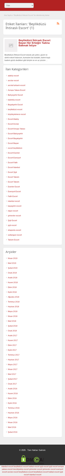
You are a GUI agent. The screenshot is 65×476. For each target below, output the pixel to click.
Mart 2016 (12, 427)
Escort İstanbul (14, 167)
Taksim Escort (13, 240)
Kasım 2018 (13, 282)
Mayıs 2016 (12, 418)
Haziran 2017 (13, 360)
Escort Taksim (13, 177)
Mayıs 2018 (12, 311)
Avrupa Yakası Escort (16, 90)
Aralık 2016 (12, 389)
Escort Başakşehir (15, 138)
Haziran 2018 (13, 307)
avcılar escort (13, 80)
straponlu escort (14, 230)
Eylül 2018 (12, 292)
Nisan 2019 (12, 258)
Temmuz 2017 (14, 355)
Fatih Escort (13, 196)
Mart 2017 (12, 374)
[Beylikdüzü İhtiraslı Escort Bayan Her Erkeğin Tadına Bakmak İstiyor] (11, 51)
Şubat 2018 (12, 326)
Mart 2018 (12, 321)
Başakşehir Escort (15, 105)
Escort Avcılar (13, 124)
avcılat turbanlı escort (16, 85)
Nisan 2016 (12, 422)
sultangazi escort (15, 235)
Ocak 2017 (12, 384)
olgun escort (13, 211)
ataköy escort (13, 76)
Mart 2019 (12, 263)
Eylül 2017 (12, 350)
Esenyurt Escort (14, 191)
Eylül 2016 (12, 403)
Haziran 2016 (13, 413)
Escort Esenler (14, 153)
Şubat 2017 (12, 379)
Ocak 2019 (12, 273)
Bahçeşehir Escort (15, 95)
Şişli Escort (12, 220)
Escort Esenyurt (14, 158)
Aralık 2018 (12, 278)
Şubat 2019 (12, 268)
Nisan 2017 (12, 369)
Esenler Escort (14, 187)
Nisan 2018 (12, 316)
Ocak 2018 (12, 331)
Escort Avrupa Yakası (16, 129)
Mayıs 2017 (12, 364)
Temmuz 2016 (14, 408)
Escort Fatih (13, 163)
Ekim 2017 (12, 345)
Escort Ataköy (13, 119)
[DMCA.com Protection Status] (32, 464)
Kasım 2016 (13, 393)
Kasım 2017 (13, 340)
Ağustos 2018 (13, 297)
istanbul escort (14, 201)
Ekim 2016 (12, 398)
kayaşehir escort (14, 206)
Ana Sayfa (8, 15)
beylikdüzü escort (15, 109)
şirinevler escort (14, 216)
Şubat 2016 (12, 432)
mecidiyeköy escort (21, 469)
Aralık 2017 (12, 336)
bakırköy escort (14, 100)
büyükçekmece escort (17, 114)
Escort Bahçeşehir (15, 134)
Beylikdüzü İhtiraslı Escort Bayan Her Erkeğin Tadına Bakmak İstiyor (34, 43)
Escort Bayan (13, 143)
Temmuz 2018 (14, 302)
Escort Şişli (12, 172)
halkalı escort (34, 466)
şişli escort (12, 225)
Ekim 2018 (12, 287)
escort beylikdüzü (15, 148)
